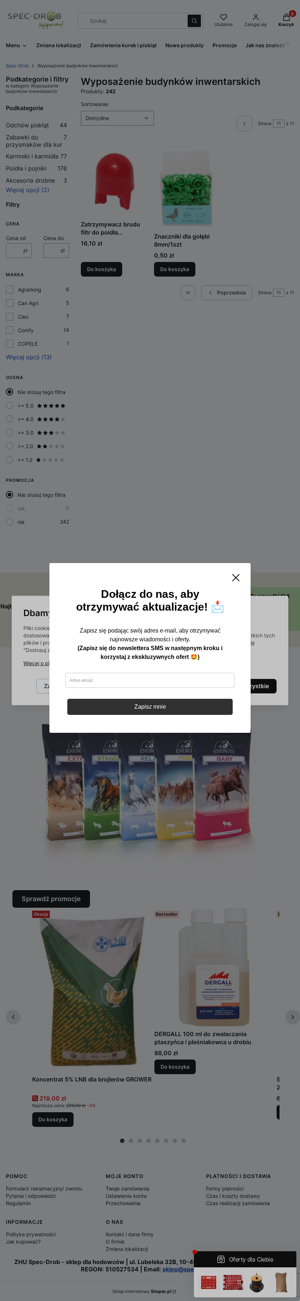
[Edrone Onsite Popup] (150, 650)
